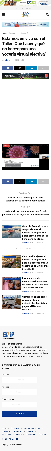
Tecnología (6, 434)
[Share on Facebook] (7, 68)
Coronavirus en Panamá (18, 33)
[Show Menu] (3, 14)
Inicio (4, 428)
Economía (15, 428)
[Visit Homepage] (25, 14)
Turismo (42, 434)
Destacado (8, 227)
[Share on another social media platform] (43, 68)
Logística (6, 431)
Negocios (18, 431)
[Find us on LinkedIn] (13, 439)
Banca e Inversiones (32, 428)
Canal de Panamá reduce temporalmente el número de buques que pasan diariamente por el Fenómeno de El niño (35, 232)
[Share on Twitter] (20, 68)
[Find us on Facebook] (2, 439)
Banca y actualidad (11, 279)
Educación (30, 434)
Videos (19, 434)
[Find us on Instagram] (10, 439)
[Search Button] (47, 14)
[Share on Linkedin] (32, 68)
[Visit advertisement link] (25, 3)
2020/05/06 (19, 60)
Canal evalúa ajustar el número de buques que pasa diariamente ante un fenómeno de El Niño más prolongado (35, 262)
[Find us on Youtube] (17, 439)
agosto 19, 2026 (38, 291)
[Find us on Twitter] (6, 439)
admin (7, 60)
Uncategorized (9, 257)
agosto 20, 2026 (38, 243)
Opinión (30, 431)
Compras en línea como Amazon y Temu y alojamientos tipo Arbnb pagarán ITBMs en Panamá (34, 303)
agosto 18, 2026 (38, 313)
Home (4, 33)
